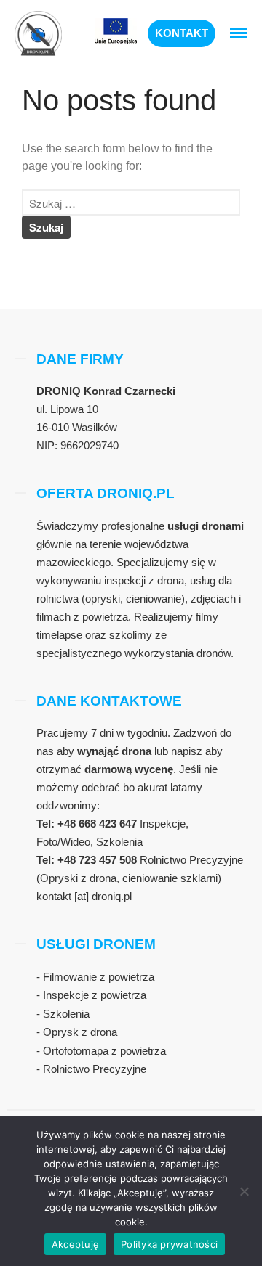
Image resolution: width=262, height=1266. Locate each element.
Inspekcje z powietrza (94, 995)
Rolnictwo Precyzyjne (94, 1069)
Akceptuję (75, 1244)
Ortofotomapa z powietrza (104, 1051)
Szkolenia (66, 1014)
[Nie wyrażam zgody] (244, 1191)
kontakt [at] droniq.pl (84, 896)
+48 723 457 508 (98, 860)
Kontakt (181, 33)
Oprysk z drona (80, 1032)
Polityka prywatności (169, 1244)
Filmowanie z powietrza (98, 977)
